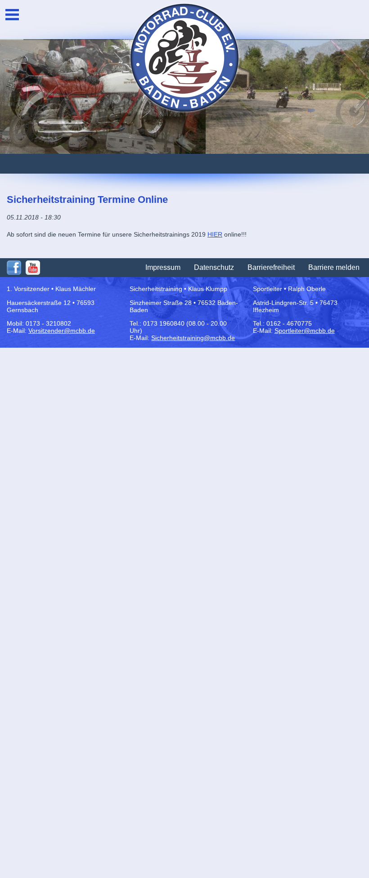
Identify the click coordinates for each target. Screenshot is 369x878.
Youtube (33, 267)
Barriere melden (334, 267)
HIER (214, 234)
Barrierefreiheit (271, 267)
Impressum (162, 267)
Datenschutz (214, 267)
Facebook (14, 267)
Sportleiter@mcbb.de (304, 330)
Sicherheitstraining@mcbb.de (193, 337)
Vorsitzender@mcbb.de (61, 330)
